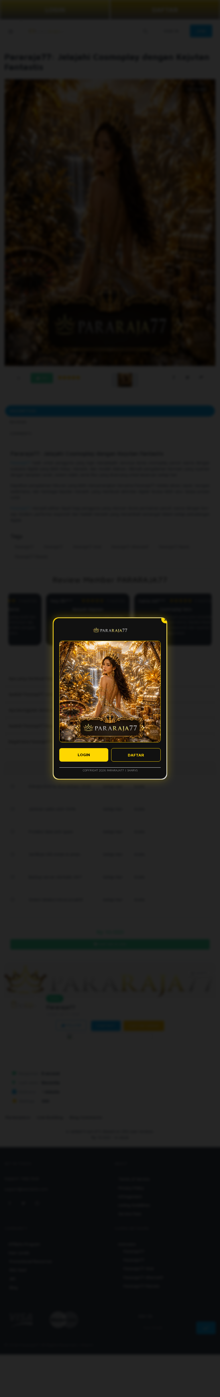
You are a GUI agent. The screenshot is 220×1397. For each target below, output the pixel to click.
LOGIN (84, 754)
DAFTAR (136, 754)
